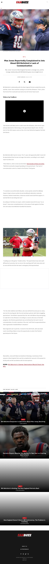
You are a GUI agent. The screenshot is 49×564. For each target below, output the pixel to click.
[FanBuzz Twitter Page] (28, 554)
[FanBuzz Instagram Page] (23, 554)
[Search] (47, 2)
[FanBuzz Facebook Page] (21, 554)
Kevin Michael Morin (20, 490)
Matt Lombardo (21, 77)
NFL (1, 8)
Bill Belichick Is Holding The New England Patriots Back (20, 488)
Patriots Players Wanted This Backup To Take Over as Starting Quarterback (24, 454)
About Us (24, 546)
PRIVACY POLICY (24, 560)
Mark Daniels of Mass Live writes (35, 163)
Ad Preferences (24, 549)
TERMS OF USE (24, 558)
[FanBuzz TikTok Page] (25, 554)
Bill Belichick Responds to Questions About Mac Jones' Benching (23, 421)
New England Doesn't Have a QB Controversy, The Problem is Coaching (24, 520)
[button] (2, 2)
